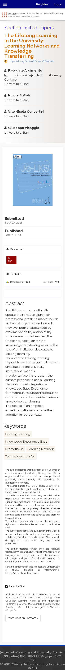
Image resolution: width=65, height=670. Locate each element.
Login (58, 4)
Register (42, 4)
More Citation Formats (22, 618)
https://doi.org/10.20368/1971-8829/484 (32, 61)
